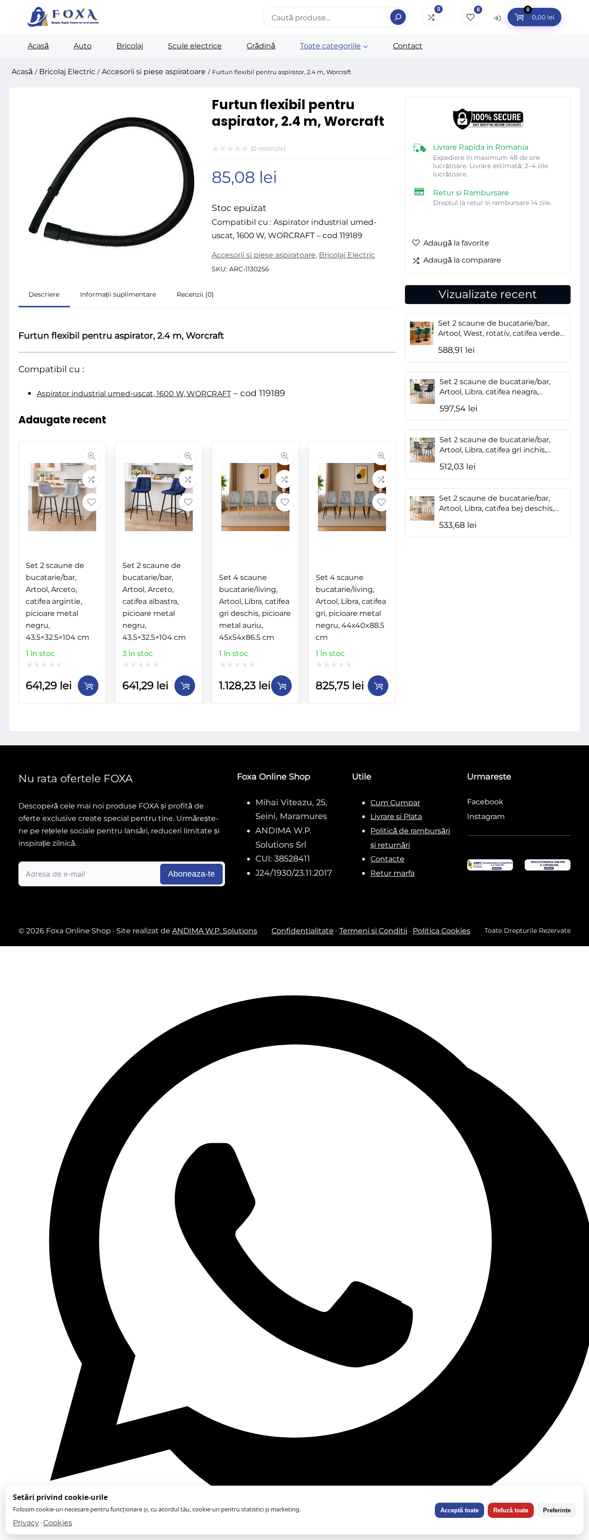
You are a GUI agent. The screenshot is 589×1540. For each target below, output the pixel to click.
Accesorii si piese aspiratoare (154, 71)
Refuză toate (510, 1510)
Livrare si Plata (396, 816)
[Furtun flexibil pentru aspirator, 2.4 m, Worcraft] (110, 264)
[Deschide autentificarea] (497, 17)
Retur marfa (392, 873)
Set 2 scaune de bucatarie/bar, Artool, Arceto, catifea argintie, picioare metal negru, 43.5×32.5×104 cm (57, 601)
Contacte (387, 859)
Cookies (57, 1522)
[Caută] (398, 17)
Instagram (486, 816)
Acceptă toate (459, 1510)
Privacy (26, 1522)
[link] (62, 572)
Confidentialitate (302, 930)
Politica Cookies (441, 930)
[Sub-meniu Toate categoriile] (365, 46)
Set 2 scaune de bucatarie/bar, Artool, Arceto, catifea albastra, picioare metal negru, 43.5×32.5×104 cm (154, 601)
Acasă (22, 71)
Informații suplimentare (118, 294)
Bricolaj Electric (67, 71)
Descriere (44, 294)
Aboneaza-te (191, 873)
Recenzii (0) (195, 294)
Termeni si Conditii (373, 930)
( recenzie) (268, 148)
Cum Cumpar (395, 802)
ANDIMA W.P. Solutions (214, 930)
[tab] (44, 295)
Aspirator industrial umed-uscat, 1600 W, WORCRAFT (134, 393)
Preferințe (557, 1510)
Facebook (485, 801)
